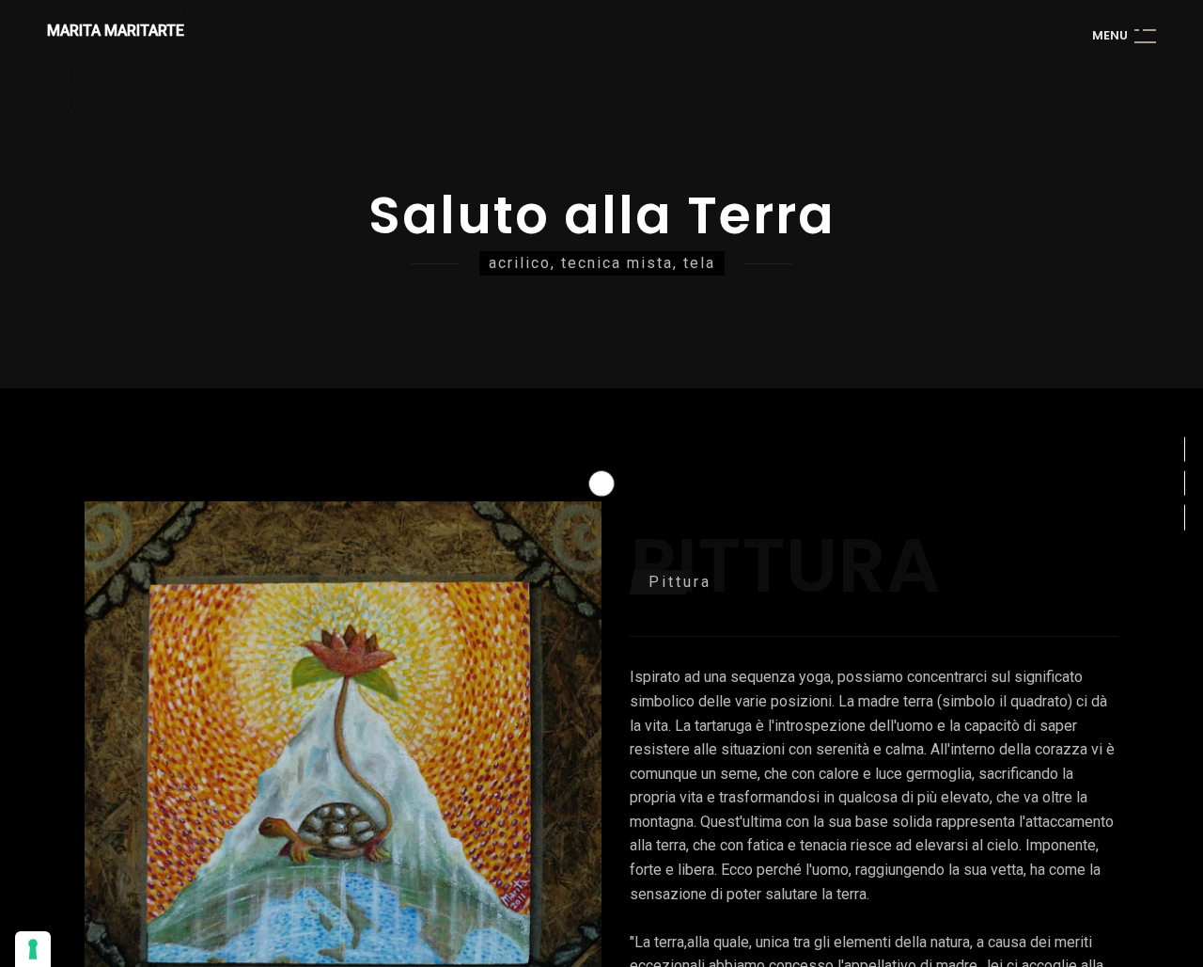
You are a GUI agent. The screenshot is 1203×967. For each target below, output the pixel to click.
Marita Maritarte (115, 31)
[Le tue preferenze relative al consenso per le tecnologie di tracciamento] (33, 949)
